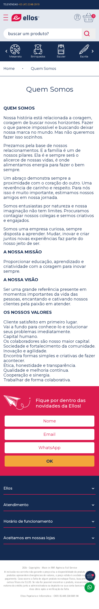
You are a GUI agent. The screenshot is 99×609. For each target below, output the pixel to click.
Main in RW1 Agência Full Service (59, 567)
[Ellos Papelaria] (30, 17)
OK (49, 461)
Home (9, 68)
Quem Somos (43, 68)
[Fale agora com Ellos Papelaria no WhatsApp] (89, 587)
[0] (89, 21)
